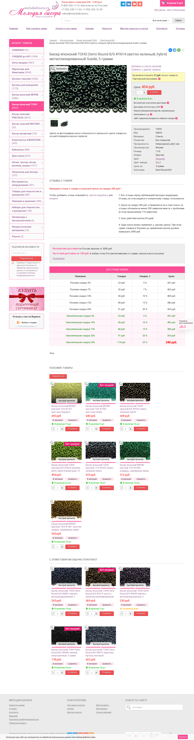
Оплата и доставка (66, 28)
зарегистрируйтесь (98, 195)
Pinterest (139, 4)
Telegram (123, 4)
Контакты (13, 712)
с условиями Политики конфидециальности (27, 273)
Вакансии (13, 716)
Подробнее (59, 258)
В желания (58, 420)
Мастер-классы (74, 712)
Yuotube (134, 4)
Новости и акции (17, 705)
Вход (169, 10)
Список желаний (103, 712)
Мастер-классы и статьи (134, 28)
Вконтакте (128, 4)
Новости (107, 28)
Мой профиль (102, 705)
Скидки (89, 28)
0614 (158, 162)
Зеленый (160, 158)
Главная (13, 28)
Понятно (183, 737)
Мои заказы (160, 10)
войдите (53, 198)
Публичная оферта (17, 723)
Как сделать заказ (36, 28)
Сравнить (186, 324)
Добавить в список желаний (146, 66)
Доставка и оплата (76, 705)
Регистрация (179, 10)
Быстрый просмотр (67, 401)
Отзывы (13, 709)
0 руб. (175, 3)
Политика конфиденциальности (24, 719)
